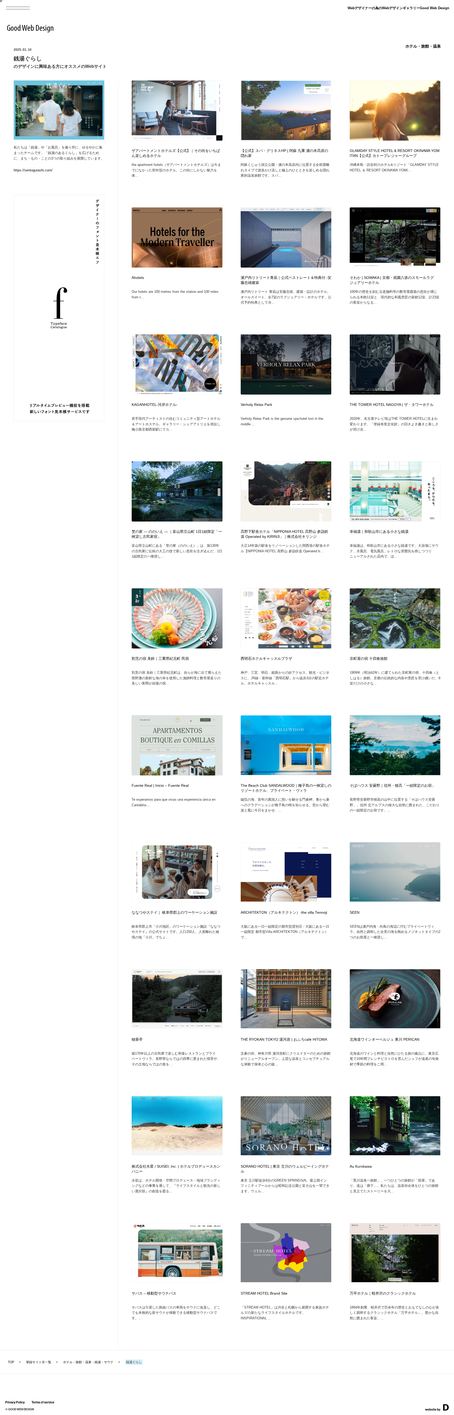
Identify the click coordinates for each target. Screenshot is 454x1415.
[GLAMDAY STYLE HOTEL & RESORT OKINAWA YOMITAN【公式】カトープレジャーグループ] (395, 139)
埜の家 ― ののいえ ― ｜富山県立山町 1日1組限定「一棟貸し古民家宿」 (177, 534)
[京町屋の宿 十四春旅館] (395, 647)
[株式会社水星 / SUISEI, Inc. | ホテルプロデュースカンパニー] (177, 1154)
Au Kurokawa (361, 1166)
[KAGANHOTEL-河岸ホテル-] (177, 393)
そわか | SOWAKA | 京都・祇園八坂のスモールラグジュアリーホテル (392, 280)
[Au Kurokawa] (395, 1154)
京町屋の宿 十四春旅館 (369, 659)
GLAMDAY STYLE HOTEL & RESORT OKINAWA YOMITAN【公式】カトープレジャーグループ (395, 153)
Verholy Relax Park (256, 405)
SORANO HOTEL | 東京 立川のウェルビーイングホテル (285, 1168)
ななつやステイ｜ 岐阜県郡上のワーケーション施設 (174, 913)
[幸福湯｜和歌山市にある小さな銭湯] (395, 520)
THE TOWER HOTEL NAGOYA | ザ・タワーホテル (392, 405)
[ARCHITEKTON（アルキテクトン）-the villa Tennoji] (286, 900)
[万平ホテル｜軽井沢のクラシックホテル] (395, 1281)
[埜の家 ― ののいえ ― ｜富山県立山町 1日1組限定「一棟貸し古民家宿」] (177, 520)
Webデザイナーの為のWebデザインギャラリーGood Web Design (398, 8)
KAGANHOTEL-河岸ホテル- (155, 405)
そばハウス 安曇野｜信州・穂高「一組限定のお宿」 (392, 786)
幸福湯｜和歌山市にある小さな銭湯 (379, 532)
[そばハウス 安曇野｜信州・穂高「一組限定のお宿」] (395, 773)
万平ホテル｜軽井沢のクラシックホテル (383, 1293)
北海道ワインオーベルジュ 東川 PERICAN (384, 1039)
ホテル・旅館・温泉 (423, 46)
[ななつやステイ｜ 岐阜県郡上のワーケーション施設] (177, 900)
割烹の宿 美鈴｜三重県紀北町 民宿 (160, 659)
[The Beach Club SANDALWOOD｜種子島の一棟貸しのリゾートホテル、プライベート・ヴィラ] (286, 773)
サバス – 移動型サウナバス (154, 1293)
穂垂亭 (137, 1039)
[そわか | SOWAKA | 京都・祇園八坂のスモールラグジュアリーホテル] (395, 266)
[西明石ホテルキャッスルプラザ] (286, 647)
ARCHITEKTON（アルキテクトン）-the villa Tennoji (284, 913)
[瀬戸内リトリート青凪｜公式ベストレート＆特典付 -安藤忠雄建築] (286, 266)
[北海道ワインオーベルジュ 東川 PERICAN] (395, 1027)
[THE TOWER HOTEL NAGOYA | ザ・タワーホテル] (395, 393)
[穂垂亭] (177, 1027)
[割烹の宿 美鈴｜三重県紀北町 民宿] (177, 647)
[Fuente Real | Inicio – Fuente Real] (177, 774)
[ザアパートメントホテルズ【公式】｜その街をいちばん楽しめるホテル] (177, 139)
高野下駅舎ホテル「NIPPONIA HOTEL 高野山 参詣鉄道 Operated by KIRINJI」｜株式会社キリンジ (284, 534)
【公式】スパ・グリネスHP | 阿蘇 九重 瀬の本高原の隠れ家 (284, 153)
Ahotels (138, 278)
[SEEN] (395, 900)
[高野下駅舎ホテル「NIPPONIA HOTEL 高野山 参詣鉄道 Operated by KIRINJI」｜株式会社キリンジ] (286, 520)
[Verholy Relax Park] (286, 393)
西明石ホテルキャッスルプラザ (266, 659)
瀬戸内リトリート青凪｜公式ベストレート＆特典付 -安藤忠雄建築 (286, 280)
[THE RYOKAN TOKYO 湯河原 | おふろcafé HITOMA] (286, 1027)
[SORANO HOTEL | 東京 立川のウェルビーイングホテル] (286, 1154)
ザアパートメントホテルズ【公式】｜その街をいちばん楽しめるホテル (176, 153)
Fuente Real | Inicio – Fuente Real (160, 786)
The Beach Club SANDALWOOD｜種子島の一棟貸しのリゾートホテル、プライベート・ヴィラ (286, 788)
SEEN (354, 913)
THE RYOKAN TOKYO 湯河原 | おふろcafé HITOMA (284, 1039)
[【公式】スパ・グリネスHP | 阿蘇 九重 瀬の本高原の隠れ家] (286, 139)
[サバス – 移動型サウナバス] (177, 1281)
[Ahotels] (177, 266)
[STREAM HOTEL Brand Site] (286, 1281)
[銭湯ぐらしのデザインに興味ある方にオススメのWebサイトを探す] (59, 138)
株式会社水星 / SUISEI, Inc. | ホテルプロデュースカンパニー (176, 1168)
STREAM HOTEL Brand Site (264, 1293)
